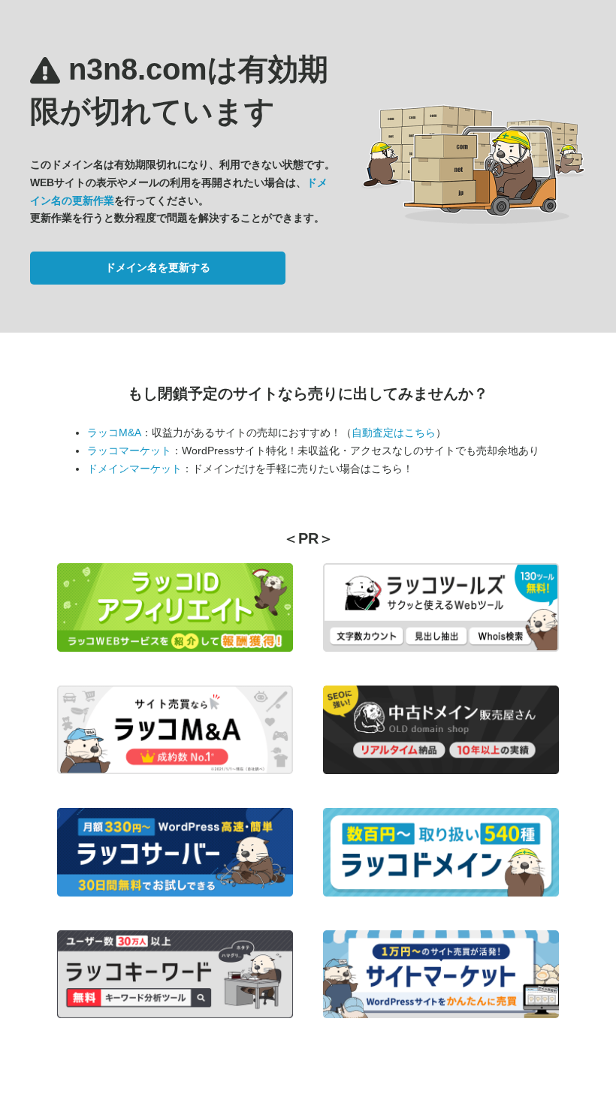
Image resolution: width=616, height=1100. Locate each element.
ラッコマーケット (129, 451)
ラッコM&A (114, 432)
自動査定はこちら (394, 432)
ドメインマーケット (134, 469)
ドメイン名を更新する (157, 267)
